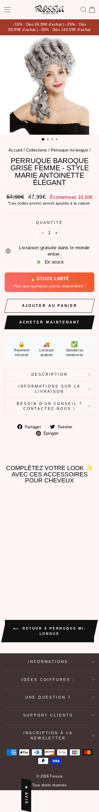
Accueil (16, 150)
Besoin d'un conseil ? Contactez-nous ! (49, 406)
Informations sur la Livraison (49, 389)
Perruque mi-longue (69, 150)
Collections (36, 150)
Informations (48, 662)
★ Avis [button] (26, 795)
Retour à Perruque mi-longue (53, 631)
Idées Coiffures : (48, 680)
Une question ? (48, 697)
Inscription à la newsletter (48, 735)
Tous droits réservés (49, 785)
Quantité (49, 223)
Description (49, 374)
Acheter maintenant (49, 322)
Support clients (48, 715)
